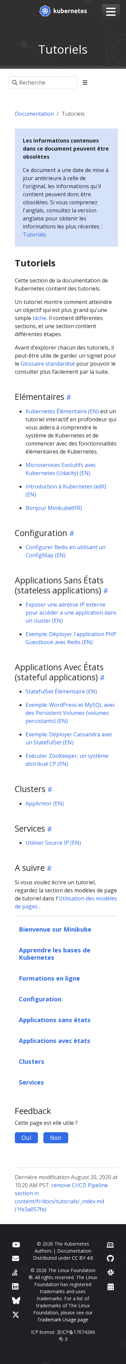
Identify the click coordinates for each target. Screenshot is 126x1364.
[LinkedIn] (15, 1286)
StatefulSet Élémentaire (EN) (61, 691)
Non (55, 1138)
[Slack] (111, 1272)
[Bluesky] (16, 1300)
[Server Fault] (14, 1272)
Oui (26, 1138)
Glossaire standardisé (47, 363)
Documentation (34, 113)
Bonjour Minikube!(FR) (54, 508)
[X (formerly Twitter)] (15, 1314)
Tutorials (34, 234)
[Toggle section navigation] (85, 83)
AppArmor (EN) (45, 803)
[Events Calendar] (111, 1286)
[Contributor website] (110, 1244)
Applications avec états (54, 1040)
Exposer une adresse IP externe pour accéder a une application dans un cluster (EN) (71, 612)
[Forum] (15, 1258)
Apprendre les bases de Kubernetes (54, 953)
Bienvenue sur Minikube (55, 929)
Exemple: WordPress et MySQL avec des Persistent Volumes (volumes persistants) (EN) (70, 713)
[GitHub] (110, 1258)
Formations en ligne (49, 978)
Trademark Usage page (62, 1319)
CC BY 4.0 (82, 1258)
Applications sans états (55, 1019)
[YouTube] (16, 1244)
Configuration (40, 999)
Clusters (31, 1061)
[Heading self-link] (67, 397)
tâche (39, 318)
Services (31, 1082)
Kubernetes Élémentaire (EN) (62, 411)
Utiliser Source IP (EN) (53, 842)
